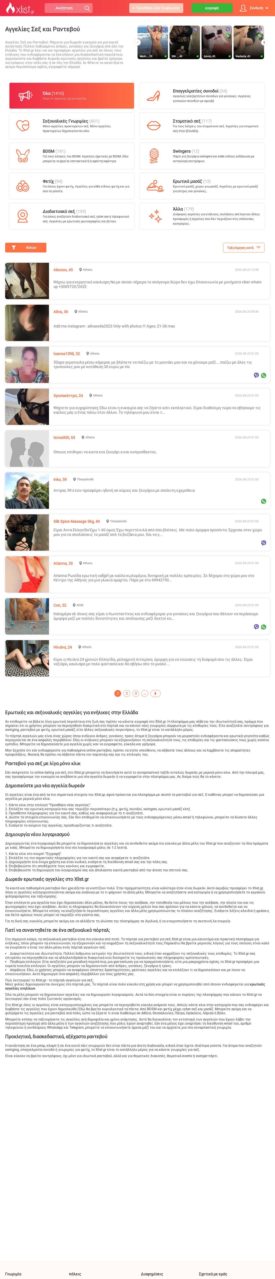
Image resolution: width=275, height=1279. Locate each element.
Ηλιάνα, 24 (62, 647)
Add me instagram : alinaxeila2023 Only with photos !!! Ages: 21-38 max (114, 326)
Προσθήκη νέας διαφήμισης (158, 8)
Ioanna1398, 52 (66, 353)
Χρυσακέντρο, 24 (68, 395)
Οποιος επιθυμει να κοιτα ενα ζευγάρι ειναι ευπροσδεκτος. (105, 452)
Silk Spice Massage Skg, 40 (76, 521)
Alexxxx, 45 (63, 269)
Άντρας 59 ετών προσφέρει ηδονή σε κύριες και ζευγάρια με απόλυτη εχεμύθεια (124, 490)
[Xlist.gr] (20, 8)
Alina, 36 (60, 311)
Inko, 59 (60, 479)
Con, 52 (59, 605)
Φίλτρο (31, 248)
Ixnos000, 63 (64, 437)
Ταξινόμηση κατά (240, 248)
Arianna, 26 (63, 563)
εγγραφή (212, 8)
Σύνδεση (256, 8)
